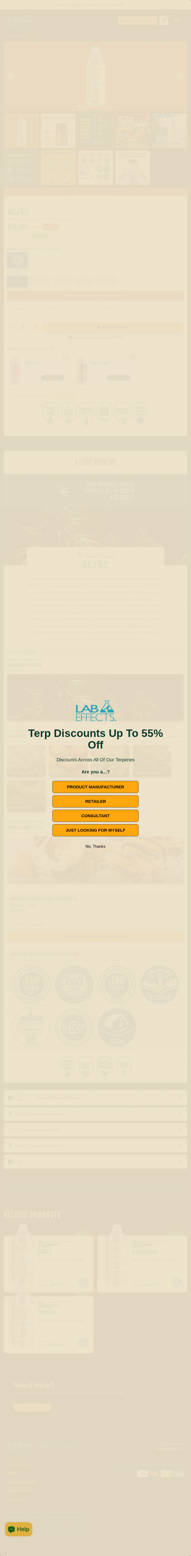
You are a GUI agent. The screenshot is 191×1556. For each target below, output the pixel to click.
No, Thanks (95, 846)
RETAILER (95, 801)
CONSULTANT (95, 815)
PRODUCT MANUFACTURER (95, 787)
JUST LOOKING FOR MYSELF (95, 830)
